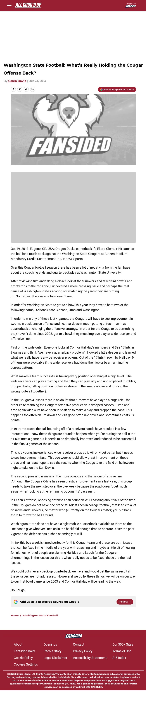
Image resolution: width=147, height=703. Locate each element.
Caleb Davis (17, 81)
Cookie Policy (23, 658)
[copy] (32, 89)
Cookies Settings (26, 664)
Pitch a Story (52, 651)
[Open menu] (9, 5)
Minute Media (22, 674)
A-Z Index (119, 658)
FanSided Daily (24, 651)
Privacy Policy (83, 651)
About (18, 644)
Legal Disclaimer (55, 658)
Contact (78, 644)
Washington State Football (40, 615)
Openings (50, 644)
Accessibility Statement (90, 658)
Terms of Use (121, 651)
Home (15, 615)
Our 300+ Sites (122, 644)
